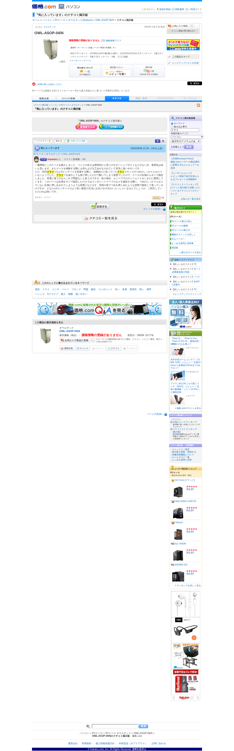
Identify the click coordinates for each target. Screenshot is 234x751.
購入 (63, 294)
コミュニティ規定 (181, 449)
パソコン (54, 105)
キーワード (179, 123)
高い (141, 289)
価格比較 (68, 348)
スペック (84, 348)
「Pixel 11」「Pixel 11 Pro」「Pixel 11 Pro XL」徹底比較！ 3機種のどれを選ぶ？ (185, 341)
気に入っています (50, 148)
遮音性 (133, 289)
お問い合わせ (159, 743)
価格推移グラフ (113, 40)
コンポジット (105, 289)
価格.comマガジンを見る (189, 408)
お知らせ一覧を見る (191, 199)
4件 (84, 159)
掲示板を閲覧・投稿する (184, 452)
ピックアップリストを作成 (185, 63)
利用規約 (86, 743)
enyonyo (52, 159)
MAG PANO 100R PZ (185, 501)
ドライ (46, 289)
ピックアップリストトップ (188, 294)
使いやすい (81, 294)
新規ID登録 (164, 9)
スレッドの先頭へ (152, 208)
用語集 (175, 247)
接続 (93, 289)
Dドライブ (52, 294)
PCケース (65, 105)
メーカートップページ (81, 60)
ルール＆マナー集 (181, 457)
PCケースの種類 (180, 225)
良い (117, 289)
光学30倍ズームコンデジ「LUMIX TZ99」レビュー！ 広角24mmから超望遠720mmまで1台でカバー (185, 363)
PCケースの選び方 (181, 230)
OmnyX (179, 522)
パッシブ (40, 294)
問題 (86, 289)
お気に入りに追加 (78, 141)
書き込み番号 (180, 126)
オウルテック (50, 27)
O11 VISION (180, 543)
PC (195, 264)
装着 (124, 289)
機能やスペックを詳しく (184, 234)
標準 (149, 289)
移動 (70, 294)
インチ (55, 289)
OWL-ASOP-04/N (71, 154)
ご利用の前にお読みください (49, 84)
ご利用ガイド (195, 9)
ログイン (150, 9)
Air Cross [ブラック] (185, 480)
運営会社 (73, 743)
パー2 (196, 277)
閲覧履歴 (179, 9)
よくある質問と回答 (182, 459)
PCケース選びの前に (182, 221)
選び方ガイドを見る (191, 252)
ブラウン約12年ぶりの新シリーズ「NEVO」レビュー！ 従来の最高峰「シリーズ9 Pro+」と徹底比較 (185, 387)
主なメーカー (178, 239)
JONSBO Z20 (181, 564)
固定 (37, 289)
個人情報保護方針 (105, 743)
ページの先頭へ (155, 414)
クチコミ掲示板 (41, 105)
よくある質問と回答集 (183, 243)
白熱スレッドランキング (185, 422)
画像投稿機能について (183, 454)
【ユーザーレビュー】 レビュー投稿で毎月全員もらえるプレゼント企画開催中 (185, 176)
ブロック (76, 289)
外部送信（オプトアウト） (133, 743)
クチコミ (115, 348)
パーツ (65, 289)
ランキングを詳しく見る (189, 585)
